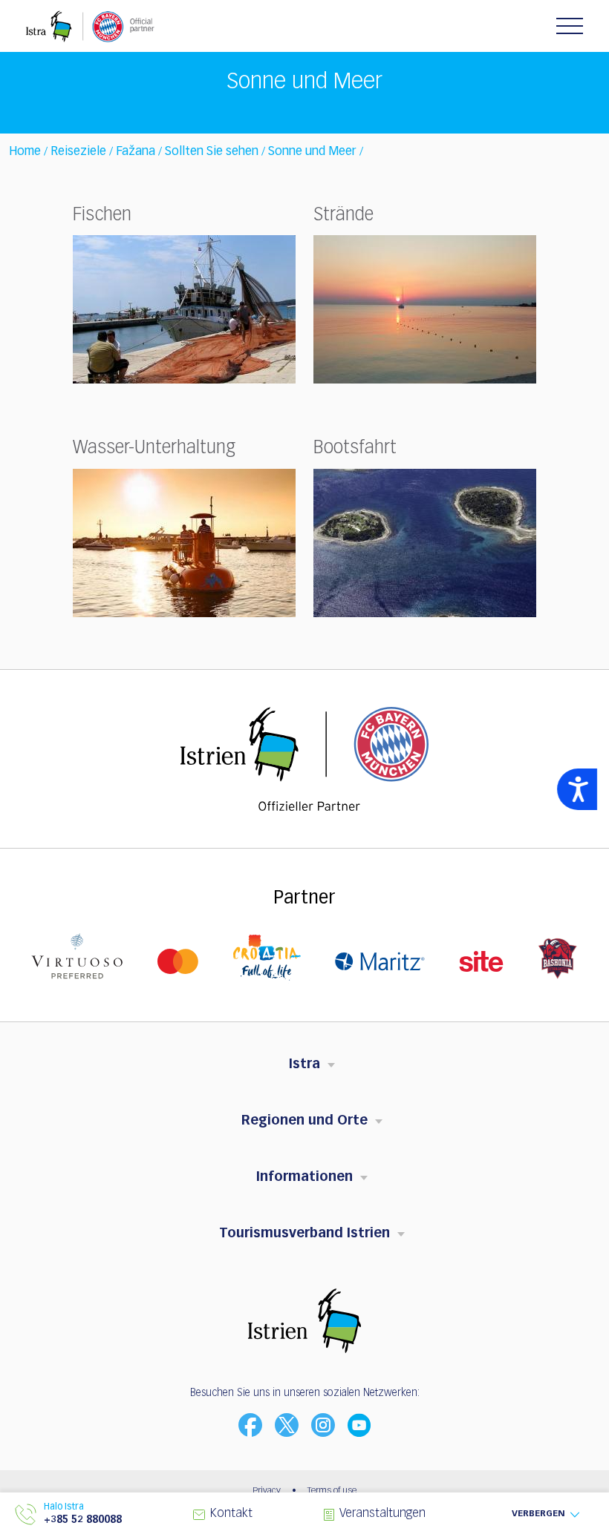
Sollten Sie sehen (211, 152)
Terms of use (331, 1491)
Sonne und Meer (312, 152)
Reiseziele (78, 152)
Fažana (135, 152)
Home (25, 152)
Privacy (267, 1491)
